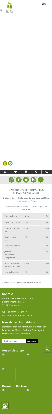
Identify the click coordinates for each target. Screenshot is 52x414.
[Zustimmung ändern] (5, 405)
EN (44, 4)
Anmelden (32, 341)
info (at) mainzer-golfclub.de (19, 315)
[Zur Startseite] (9, 7)
